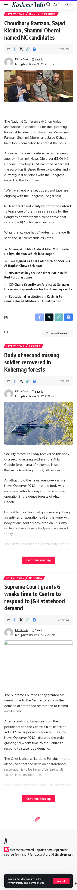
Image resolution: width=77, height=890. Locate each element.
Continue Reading (38, 560)
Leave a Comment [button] (59, 333)
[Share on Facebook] (15, 49)
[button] (61, 881)
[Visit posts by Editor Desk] (8, 61)
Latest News (15, 14)
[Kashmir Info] (28, 4)
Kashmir (34, 346)
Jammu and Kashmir (42, 14)
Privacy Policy (15, 882)
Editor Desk (21, 59)
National (35, 578)
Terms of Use (36, 882)
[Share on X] (21, 49)
